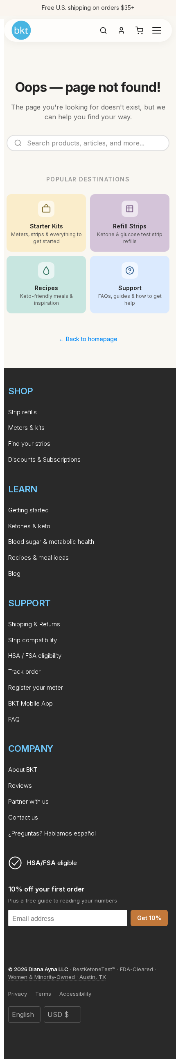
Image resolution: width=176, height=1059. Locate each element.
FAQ (14, 719)
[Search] (103, 30)
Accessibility (75, 993)
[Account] (121, 30)
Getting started (28, 510)
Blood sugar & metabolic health (51, 541)
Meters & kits (26, 427)
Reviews (20, 785)
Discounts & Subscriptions (44, 459)
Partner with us (28, 801)
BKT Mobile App (30, 703)
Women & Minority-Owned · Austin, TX (57, 977)
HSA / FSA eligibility (34, 655)
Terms (43, 993)
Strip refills (22, 412)
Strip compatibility (32, 640)
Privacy (17, 993)
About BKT (22, 769)
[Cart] (139, 30)
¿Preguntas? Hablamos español (52, 833)
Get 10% (149, 917)
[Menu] (157, 30)
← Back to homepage (88, 338)
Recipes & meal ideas (38, 557)
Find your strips (29, 443)
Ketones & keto (29, 526)
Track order (24, 671)
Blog (14, 573)
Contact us (23, 817)
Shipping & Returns (34, 624)
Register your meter (35, 687)
